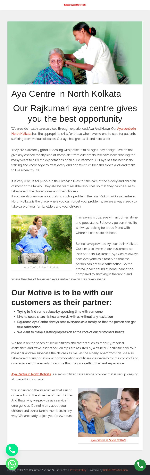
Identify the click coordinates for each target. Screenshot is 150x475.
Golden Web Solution (115, 470)
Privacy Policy (78, 470)
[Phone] (12, 450)
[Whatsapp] (12, 464)
